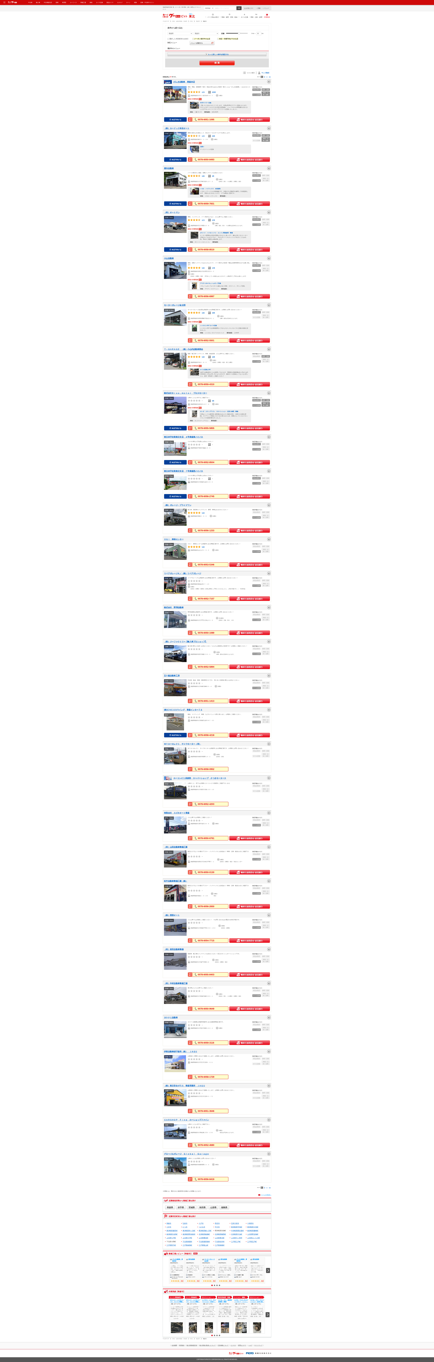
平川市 (217, 1227)
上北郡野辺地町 (252, 1234)
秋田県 (202, 1207)
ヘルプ (250, 1345)
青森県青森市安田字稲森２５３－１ (200, 654)
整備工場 (83, 2)
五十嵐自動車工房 (172, 675)
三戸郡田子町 (171, 1245)
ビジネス (233, 1345)
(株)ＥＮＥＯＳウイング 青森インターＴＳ (183, 710)
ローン (128, 2)
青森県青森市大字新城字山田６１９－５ (202, 482)
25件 (213, 136)
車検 (91, 2)
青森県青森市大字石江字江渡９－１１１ (202, 1062)
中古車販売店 (48, 2)
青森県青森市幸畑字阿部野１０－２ (200, 756)
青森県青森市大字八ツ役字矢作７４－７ (202, 95)
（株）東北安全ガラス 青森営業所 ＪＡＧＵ (184, 1086)
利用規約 (181, 1345)
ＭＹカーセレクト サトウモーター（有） (182, 744)
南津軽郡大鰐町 (172, 1234)
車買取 (64, 2)
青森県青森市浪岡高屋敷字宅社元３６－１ (202, 318)
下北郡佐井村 (219, 1241)
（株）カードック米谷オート (176, 128)
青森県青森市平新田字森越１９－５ (200, 448)
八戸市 (201, 1223)
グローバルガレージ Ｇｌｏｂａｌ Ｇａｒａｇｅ (186, 1154)
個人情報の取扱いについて (207, 1345)
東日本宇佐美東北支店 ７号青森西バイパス (183, 471)
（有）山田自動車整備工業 (175, 847)
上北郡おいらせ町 (253, 1238)
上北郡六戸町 (187, 1238)
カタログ (120, 2)
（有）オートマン (172, 212)
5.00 (203, 268)
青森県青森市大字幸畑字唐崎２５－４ (201, 686)
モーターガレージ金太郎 (174, 305)
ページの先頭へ (266, 1195)
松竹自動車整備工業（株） (175, 881)
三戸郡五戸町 (252, 1241)
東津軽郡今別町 (252, 1227)
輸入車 (38, 2)
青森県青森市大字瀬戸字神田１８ (200, 962)
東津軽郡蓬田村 (172, 1231)
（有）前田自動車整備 (174, 949)
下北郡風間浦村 (204, 1241)
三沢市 (168, 1227)
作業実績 (267, 17)
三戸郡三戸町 (236, 1241)
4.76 (203, 92)
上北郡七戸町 (171, 1238)
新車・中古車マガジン (147, 2)
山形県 (213, 1207)
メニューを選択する (196, 43)
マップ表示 (265, 73)
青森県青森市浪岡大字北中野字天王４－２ (202, 271)
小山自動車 (169, 258)
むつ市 (185, 1227)
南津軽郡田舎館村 (189, 1234)
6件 (213, 401)
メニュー (266, 8)
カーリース (73, 2)
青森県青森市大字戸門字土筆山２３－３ (202, 620)
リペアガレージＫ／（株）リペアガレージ (182, 573)
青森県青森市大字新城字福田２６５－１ (202, 996)
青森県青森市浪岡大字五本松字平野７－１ (202, 861)
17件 (213, 268)
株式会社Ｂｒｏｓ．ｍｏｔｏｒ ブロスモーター (185, 393)
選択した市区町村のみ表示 (178, 39)
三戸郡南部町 (187, 1245)
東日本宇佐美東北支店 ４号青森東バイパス (183, 437)
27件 (213, 220)
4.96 (203, 176)
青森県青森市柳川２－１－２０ (199, 139)
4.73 (203, 220)
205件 (214, 92)
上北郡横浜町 (203, 1238)
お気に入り (249, 8)
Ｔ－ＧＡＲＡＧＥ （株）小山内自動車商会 (183, 349)
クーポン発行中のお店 (202, 39)
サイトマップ (258, 1345)
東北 (191, 21)
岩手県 (181, 1207)
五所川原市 (235, 1223)
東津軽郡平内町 (236, 1227)
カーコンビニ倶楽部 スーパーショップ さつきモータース (199, 778)
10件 (213, 357)
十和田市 (250, 1223)
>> (270, 77)
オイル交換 (244, 17)
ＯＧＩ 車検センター (174, 539)
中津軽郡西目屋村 (237, 1231)
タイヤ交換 (99, 2)
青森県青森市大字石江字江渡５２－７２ (202, 1096)
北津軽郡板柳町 (204, 1234)
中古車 (30, 2)
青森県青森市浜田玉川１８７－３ (200, 404)
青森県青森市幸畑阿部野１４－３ (200, 1164)
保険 (135, 2)
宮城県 (192, 1207)
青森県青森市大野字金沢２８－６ (200, 823)
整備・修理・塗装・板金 (229, 17)
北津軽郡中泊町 (236, 1234)
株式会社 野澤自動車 (174, 607)
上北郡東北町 (219, 1238)
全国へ (191, 13)
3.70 (203, 136)
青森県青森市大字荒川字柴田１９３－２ (202, 1028)
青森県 (198, 21)
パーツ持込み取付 (213, 17)
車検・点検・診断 (256, 17)
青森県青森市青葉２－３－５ (199, 516)
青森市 (168, 1223)
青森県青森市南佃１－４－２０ (199, 895)
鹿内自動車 (169, 168)
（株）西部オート (172, 915)
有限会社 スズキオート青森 (176, 813)
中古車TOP (166, 21)
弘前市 (185, 1223)
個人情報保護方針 (191, 1345)
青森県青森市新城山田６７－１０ (200, 584)
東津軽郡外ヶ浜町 (189, 1231)
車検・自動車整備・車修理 (179, 21)
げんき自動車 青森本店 (184, 82)
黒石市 (217, 1223)
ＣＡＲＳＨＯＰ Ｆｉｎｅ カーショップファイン (186, 1120)
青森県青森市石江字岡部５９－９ (200, 225)
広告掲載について (223, 1345)
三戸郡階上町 (203, 1245)
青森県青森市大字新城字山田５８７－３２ (202, 720)
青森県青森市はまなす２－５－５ (200, 550)
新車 (57, 2)
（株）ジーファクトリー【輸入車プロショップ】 (185, 641)
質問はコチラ (242, 1345)
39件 (213, 313)
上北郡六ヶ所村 (236, 1238)
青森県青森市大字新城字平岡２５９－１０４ (203, 928)
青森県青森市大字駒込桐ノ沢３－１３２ (202, 1132)
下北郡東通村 (187, 1241)
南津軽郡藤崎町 (252, 1231)
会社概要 (174, 1345)
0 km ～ (253, 33)
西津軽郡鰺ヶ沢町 (205, 1231)
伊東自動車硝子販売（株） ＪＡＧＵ (180, 1051)
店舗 (258, 8)
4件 (213, 176)
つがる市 (202, 1227)
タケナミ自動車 (171, 1017)
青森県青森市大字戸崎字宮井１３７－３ (202, 181)
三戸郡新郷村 (219, 1245)
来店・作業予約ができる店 (228, 39)
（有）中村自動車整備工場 (175, 983)
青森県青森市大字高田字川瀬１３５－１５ (202, 789)
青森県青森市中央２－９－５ (199, 362)
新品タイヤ (110, 2)
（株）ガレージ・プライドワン (177, 505)
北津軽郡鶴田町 (220, 1234)
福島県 (224, 1207)
